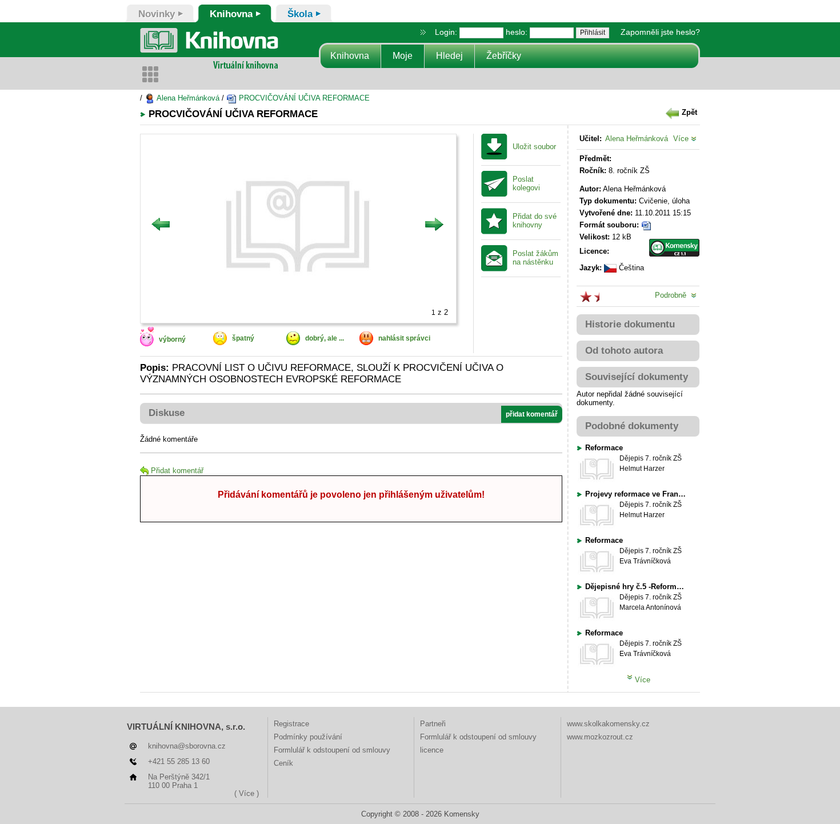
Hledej (449, 56)
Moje (403, 56)
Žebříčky (503, 56)
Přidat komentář (177, 470)
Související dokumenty (636, 376)
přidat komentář (532, 414)
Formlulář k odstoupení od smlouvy (332, 750)
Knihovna (349, 56)
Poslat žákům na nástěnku (535, 258)
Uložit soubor (534, 147)
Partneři (433, 723)
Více (682, 138)
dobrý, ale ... (324, 338)
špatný (243, 338)
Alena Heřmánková (187, 98)
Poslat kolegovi (526, 183)
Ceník (283, 763)
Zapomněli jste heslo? (660, 32)
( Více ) (246, 793)
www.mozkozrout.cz (600, 737)
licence (431, 750)
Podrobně (673, 295)
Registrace (291, 723)
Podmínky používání (308, 737)
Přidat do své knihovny (535, 221)
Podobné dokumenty (631, 426)
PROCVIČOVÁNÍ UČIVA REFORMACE (303, 98)
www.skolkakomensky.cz (608, 723)
